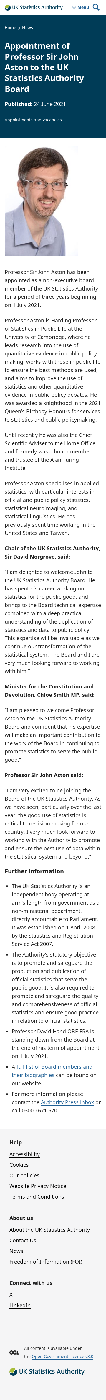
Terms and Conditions (36, 1196)
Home (10, 27)
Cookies (19, 1164)
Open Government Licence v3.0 (62, 1356)
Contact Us (22, 1240)
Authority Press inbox (67, 1102)
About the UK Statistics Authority (49, 1229)
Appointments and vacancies (33, 120)
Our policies (24, 1175)
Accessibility (24, 1154)
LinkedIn (20, 1305)
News (27, 27)
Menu (83, 7)
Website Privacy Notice (37, 1185)
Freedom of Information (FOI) (45, 1261)
